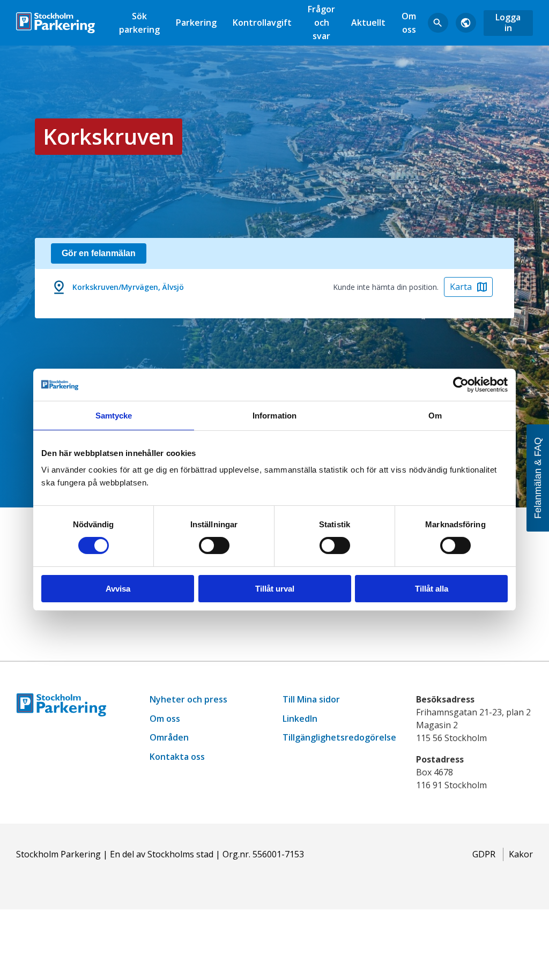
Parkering (196, 22)
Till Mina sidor (311, 699)
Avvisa (118, 588)
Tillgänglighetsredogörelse (339, 737)
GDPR (483, 854)
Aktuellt (368, 22)
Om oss (409, 22)
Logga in (508, 22)
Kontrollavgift (262, 22)
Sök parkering (139, 22)
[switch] (214, 545)
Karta (461, 287)
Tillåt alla (431, 588)
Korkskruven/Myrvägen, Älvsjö (128, 287)
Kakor (521, 854)
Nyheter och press (188, 699)
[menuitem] (139, 23)
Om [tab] (435, 415)
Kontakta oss (177, 757)
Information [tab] (274, 415)
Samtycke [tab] (113, 415)
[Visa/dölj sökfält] (438, 23)
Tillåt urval (274, 588)
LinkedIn (300, 718)
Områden (169, 737)
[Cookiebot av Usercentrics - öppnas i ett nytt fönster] (461, 384)
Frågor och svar (321, 22)
